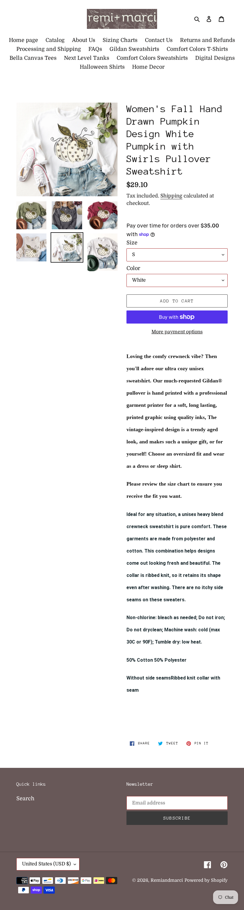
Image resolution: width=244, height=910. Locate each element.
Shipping (171, 196)
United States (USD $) (46, 864)
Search (25, 798)
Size (131, 243)
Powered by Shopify (206, 880)
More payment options (177, 332)
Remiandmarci (167, 880)
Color (133, 268)
